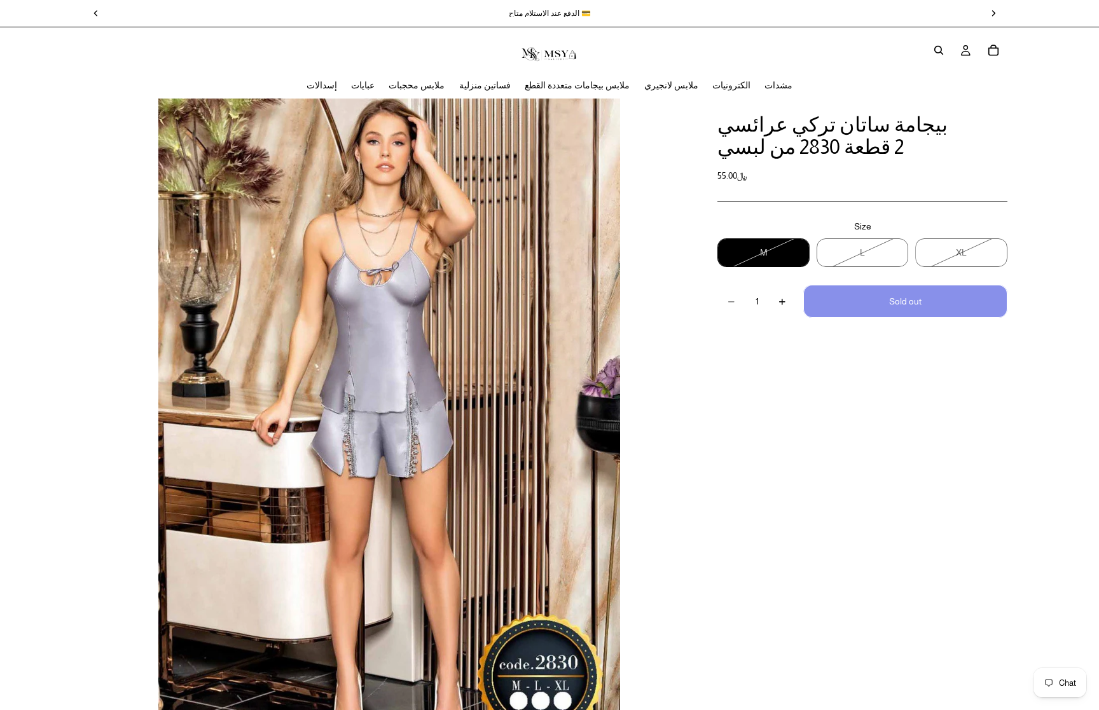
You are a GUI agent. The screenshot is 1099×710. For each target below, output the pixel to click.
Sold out (905, 301)
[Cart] (993, 50)
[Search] (939, 50)
